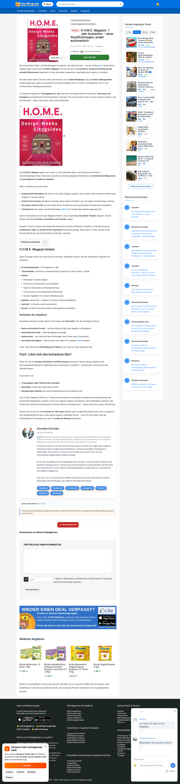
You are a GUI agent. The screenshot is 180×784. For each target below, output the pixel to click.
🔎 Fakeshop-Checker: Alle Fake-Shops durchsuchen (142, 290)
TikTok (99, 488)
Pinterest (55, 493)
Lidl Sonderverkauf (74, 713)
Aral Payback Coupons (75, 738)
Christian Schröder (48, 428)
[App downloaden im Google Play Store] (43, 719)
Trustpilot (23, 729)
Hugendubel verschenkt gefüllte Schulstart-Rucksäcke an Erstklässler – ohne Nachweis (144, 233)
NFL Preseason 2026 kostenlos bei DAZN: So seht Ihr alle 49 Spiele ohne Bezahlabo (144, 309)
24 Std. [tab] (136, 32)
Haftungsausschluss (125, 718)
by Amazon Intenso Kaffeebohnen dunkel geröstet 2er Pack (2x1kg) (143, 348)
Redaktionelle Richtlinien (127, 720)
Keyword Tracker (124, 740)
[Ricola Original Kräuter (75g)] (105, 647)
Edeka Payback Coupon (76, 740)
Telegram (9, 777)
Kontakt (120, 711)
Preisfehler (42, 11)
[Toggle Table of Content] (44, 242)
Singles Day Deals (74, 770)
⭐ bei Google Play (46, 726)
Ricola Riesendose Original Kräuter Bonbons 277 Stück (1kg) (78, 668)
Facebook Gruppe (124, 749)
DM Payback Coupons (75, 736)
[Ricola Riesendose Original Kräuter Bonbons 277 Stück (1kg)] (80, 647)
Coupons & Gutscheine (76, 733)
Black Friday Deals (74, 767)
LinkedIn (42, 493)
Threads (120, 755)
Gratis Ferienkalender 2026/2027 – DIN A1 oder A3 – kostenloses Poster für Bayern (143, 273)
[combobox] (90, 4)
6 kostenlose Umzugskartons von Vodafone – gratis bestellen (143, 214)
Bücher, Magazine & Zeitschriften (83, 24)
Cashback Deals (73, 765)
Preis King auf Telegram (127, 736)
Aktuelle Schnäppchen (26, 11)
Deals (79, 340)
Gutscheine (63, 11)
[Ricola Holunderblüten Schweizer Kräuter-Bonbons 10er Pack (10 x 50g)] (55, 647)
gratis (99, 65)
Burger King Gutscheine (76, 742)
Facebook (56, 488)
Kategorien (85, 11)
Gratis (52, 11)
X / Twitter (71, 488)
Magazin (74, 11)
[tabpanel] (140, 108)
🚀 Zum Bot (25, 765)
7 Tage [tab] (152, 32)
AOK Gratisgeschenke (75, 720)
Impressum (121, 713)
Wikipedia (42, 488)
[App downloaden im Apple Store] (25, 719)
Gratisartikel (72, 763)
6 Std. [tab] (129, 32)
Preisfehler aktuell (74, 761)
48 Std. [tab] (144, 32)
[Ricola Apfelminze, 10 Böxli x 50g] (30, 647)
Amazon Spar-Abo (74, 716)
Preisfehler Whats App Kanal (128, 738)
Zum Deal (88, 57)
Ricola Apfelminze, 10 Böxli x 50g (29, 665)
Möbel (64, 209)
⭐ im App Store (25, 726)
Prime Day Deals (73, 772)
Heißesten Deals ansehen (140, 186)
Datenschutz (122, 716)
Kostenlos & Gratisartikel (80, 20)
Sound (172, 771)
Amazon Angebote (74, 718)
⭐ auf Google (40, 729)
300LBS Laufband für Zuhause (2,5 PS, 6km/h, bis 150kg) (143, 385)
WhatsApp (31, 772)
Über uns (120, 722)
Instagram (86, 488)
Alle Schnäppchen (74, 711)
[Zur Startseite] (28, 4)
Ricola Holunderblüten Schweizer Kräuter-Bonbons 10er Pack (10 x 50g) (55, 668)
